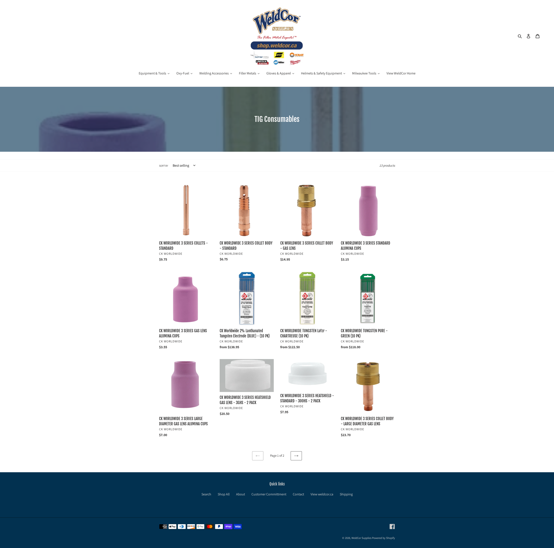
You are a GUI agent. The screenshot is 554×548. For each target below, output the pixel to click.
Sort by (163, 165)
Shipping (346, 494)
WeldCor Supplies (361, 538)
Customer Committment (268, 494)
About (240, 494)
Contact (298, 494)
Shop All (224, 494)
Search (206, 494)
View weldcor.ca (322, 494)
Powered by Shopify (383, 538)
